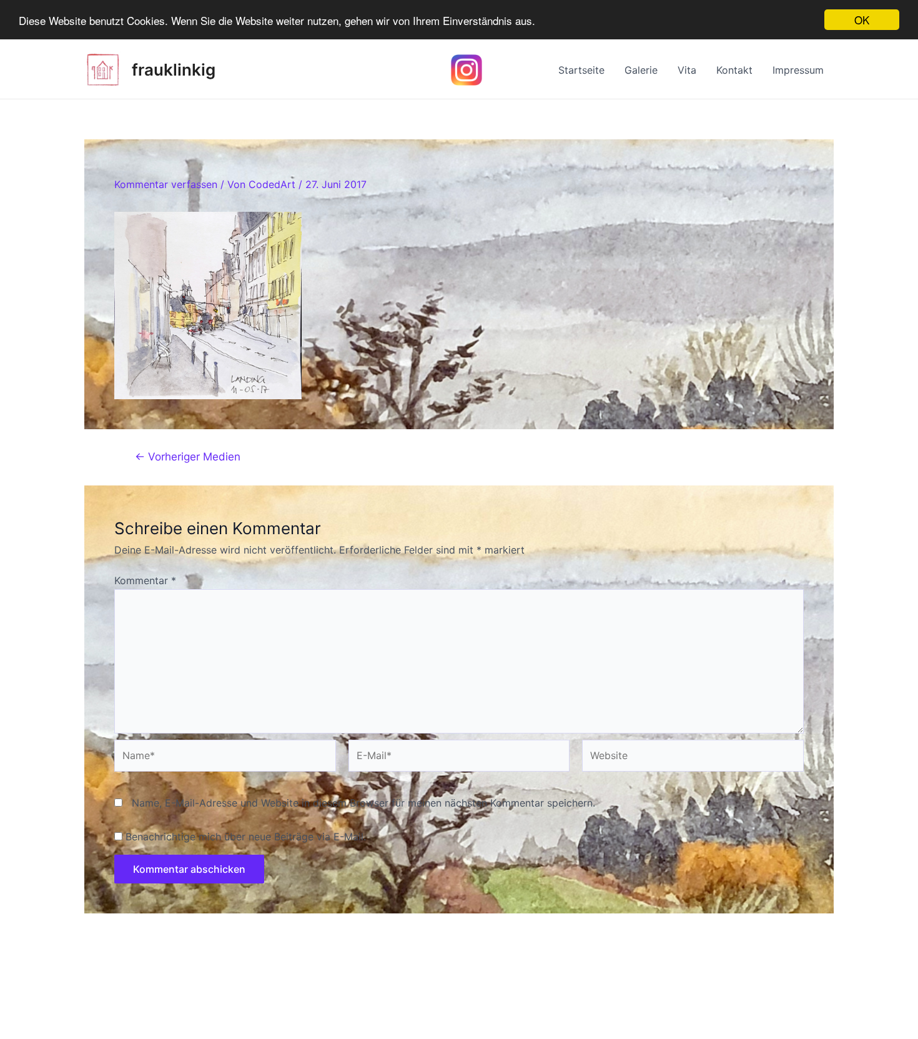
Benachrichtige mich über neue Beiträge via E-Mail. (246, 836)
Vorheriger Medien (187, 456)
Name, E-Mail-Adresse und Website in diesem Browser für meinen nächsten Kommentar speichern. (363, 803)
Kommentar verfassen (165, 184)
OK (861, 19)
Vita (687, 70)
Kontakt (734, 70)
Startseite (581, 70)
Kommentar (145, 580)
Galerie (641, 70)
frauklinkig (173, 69)
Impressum (798, 70)
